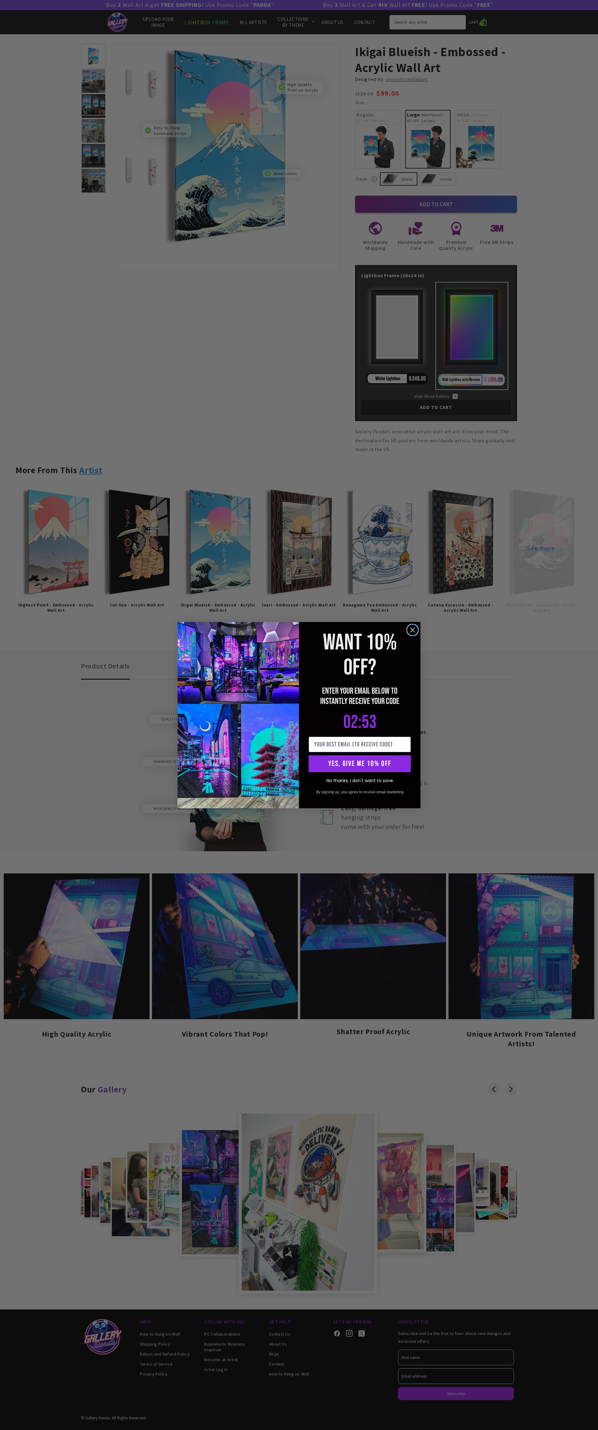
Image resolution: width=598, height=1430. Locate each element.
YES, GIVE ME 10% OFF (359, 763)
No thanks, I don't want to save (359, 780)
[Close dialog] (412, 630)
